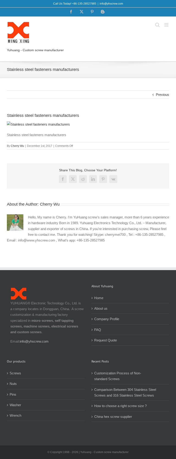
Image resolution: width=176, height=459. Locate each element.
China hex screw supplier (113, 417)
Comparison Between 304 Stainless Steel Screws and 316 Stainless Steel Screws (125, 392)
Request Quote (105, 340)
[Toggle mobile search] (157, 24)
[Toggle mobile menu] (166, 24)
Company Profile (106, 319)
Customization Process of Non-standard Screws (117, 376)
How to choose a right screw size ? (120, 406)
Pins (13, 394)
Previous (162, 95)
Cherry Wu (17, 146)
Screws (15, 373)
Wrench (15, 415)
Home (98, 298)
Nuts (13, 384)
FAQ (97, 330)
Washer (15, 405)
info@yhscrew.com (111, 3)
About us (100, 308)
